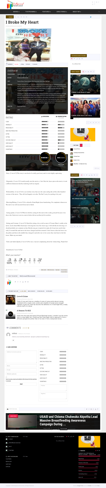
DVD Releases (10, 269)
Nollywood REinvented (11, 26)
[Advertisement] (85, 40)
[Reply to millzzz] (13, 340)
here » (98, 485)
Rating (22, 64)
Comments (35, 64)
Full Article (28, 64)
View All (96, 168)
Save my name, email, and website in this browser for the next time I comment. (21, 380)
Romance (16, 269)
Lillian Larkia (43, 269)
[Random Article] (24, 16)
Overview (16, 64)
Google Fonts (80, 485)
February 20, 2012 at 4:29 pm (24, 333)
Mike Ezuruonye (51, 269)
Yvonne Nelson (64, 269)
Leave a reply (25, 328)
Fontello (89, 485)
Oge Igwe (57, 269)
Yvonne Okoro (64, 271)
